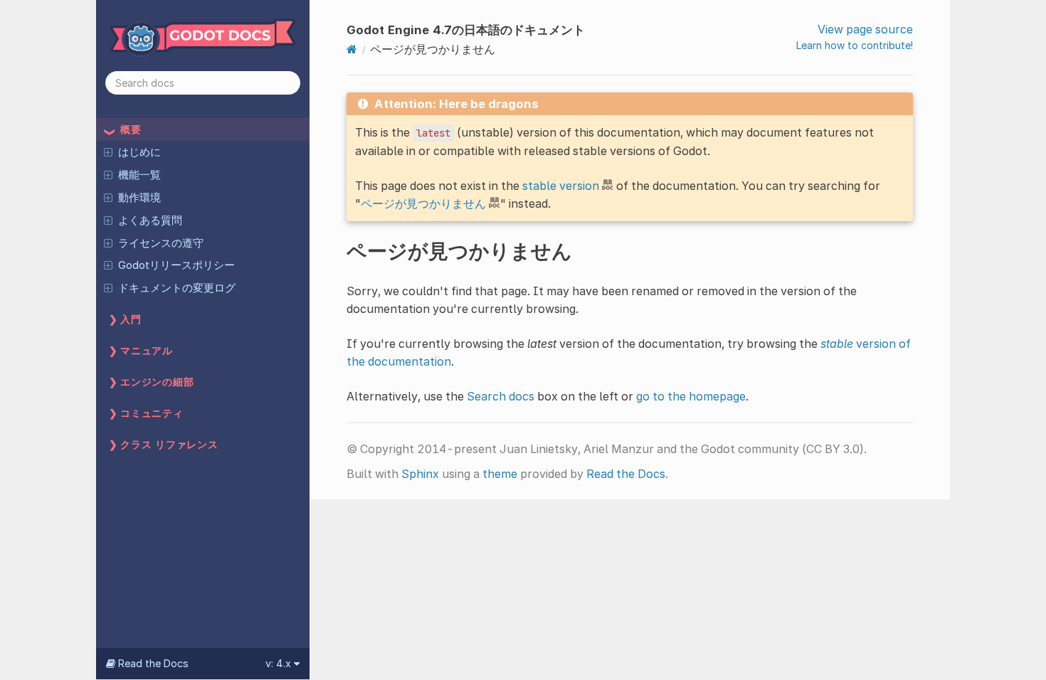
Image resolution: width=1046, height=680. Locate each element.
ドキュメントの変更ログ (177, 288)
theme (499, 474)
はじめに (139, 152)
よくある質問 (150, 220)
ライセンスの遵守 (161, 243)
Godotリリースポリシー (176, 265)
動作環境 (139, 197)
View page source (865, 29)
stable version (560, 186)
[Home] (352, 49)
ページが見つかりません (423, 203)
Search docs (500, 396)
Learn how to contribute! (854, 45)
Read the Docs (625, 474)
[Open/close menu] (108, 151)
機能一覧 (139, 175)
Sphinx (420, 474)
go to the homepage (691, 396)
